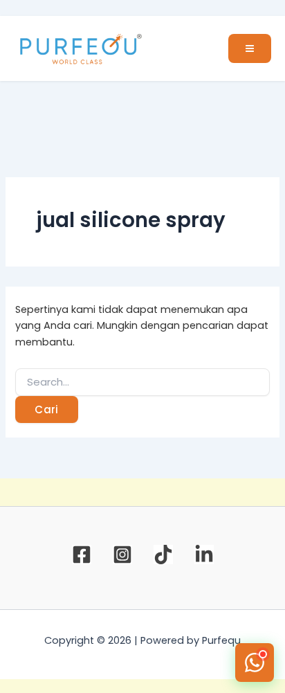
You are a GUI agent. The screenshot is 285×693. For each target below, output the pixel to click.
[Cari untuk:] (142, 382)
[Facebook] (81, 554)
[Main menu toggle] (249, 48)
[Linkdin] (204, 554)
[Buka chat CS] (254, 662)
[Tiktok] (163, 554)
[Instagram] (122, 554)
